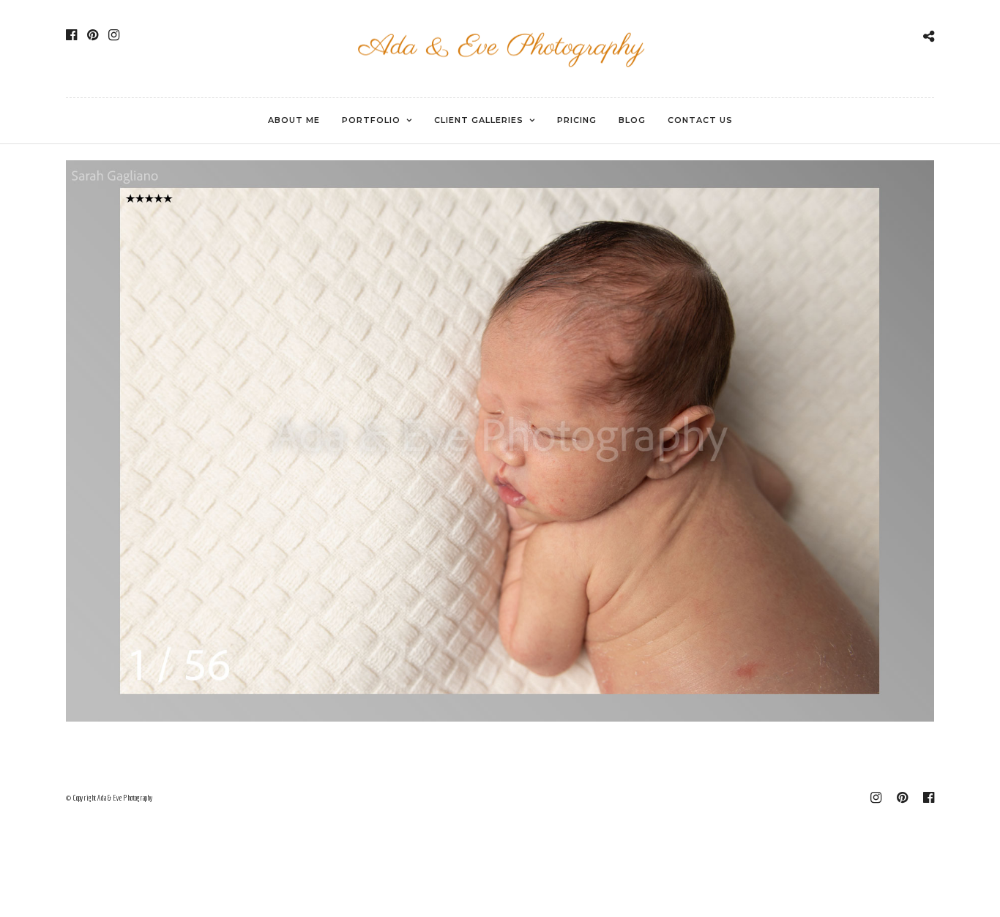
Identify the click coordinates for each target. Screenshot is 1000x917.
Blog (632, 120)
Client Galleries (478, 120)
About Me (294, 120)
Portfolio (371, 120)
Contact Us (700, 120)
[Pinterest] (92, 35)
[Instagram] (113, 35)
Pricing (577, 120)
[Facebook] (71, 35)
